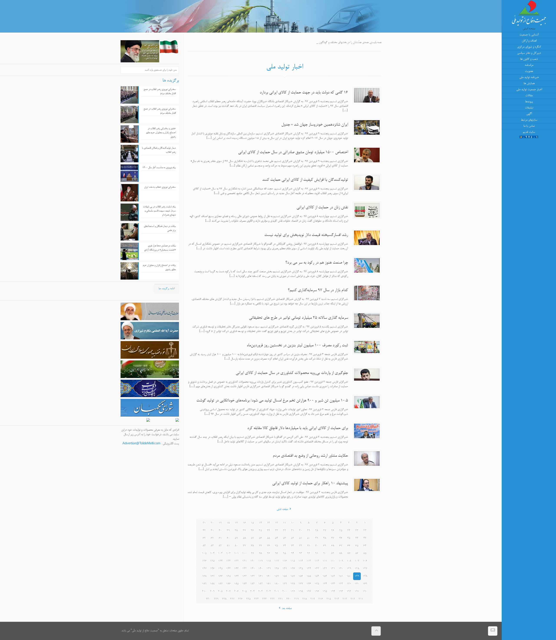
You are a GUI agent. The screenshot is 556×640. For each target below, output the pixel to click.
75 (276, 545)
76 (268, 545)
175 (316, 583)
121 (244, 561)
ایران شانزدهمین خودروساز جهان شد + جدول (314, 125)
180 (276, 583)
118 (268, 561)
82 (220, 545)
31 (292, 530)
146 (212, 568)
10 (292, 523)
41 (212, 530)
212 (353, 599)
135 (300, 568)
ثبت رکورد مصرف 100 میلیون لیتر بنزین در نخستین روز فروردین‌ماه (297, 345)
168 (204, 576)
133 (316, 568)
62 (212, 538)
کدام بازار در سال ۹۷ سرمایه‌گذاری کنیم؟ (318, 290)
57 (252, 538)
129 (349, 568)
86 (356, 553)
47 (332, 538)
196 (316, 591)
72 (300, 545)
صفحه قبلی (282, 509)
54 (276, 538)
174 (325, 583)
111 (325, 561)
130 (341, 568)
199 (292, 591)
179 (284, 583)
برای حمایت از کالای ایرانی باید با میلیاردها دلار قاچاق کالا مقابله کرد (297, 428)
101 (236, 553)
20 (212, 523)
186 (228, 583)
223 (264, 599)
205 (244, 591)
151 (341, 576)
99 (252, 553)
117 (276, 561)
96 (276, 553)
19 (220, 523)
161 (260, 576)
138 (276, 568)
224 (256, 599)
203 (260, 591)
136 (292, 568)
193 (341, 591)
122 (236, 561)
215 (328, 599)
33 (276, 530)
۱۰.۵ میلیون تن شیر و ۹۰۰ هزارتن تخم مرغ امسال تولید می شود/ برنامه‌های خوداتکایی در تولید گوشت (272, 400)
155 (308, 576)
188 (212, 583)
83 (212, 545)
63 (204, 538)
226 (240, 599)
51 (300, 538)
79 (244, 545)
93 (300, 553)
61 (220, 538)
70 (316, 545)
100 (244, 553)
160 (268, 576)
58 (244, 538)
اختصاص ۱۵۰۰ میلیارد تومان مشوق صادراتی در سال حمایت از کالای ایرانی (293, 152)
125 (212, 561)
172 (341, 583)
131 (333, 568)
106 (365, 561)
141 (252, 568)
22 (364, 530)
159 (276, 576)
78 (252, 545)
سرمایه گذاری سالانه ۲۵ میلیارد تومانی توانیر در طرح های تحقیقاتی (298, 318)
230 (208, 599)
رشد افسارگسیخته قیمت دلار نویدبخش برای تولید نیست (306, 235)
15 (252, 523)
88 (340, 553)
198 (300, 591)
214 (336, 599)
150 (349, 576)
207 (228, 591)
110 (333, 561)
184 (244, 583)
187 (220, 583)
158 (284, 576)
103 (220, 553)
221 (280, 599)
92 (308, 553)
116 (284, 561)
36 (252, 530)
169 (365, 583)
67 (340, 545)
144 (228, 568)
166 (220, 576)
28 (316, 530)
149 (357, 576)
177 (300, 583)
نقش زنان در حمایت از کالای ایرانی (322, 207)
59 (236, 538)
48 (324, 538)
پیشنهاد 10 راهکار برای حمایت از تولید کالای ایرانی (310, 483)
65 (356, 545)
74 (284, 545)
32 (284, 530)
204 (252, 591)
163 (244, 576)
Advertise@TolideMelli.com (141, 443)
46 (340, 538)
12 (276, 523)
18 (228, 523)
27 (324, 530)
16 (244, 523)
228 (224, 599)
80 (236, 545)
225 (248, 599)
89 (332, 553)
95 (284, 553)
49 (316, 538)
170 (357, 583)
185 (236, 583)
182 (260, 583)
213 (345, 599)
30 (300, 530)
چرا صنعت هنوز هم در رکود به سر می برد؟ (316, 262)
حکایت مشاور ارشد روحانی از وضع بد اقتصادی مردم (310, 456)
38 (236, 530)
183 (252, 583)
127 (365, 568)
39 (228, 530)
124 (220, 561)
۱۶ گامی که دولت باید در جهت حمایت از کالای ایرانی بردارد (304, 92)
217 (312, 599)
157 (292, 576)
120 (252, 561)
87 (348, 553)
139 (268, 568)
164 (236, 576)
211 (361, 599)
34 (268, 530)
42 (204, 530)
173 (333, 583)
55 (268, 538)
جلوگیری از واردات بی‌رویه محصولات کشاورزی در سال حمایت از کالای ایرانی (292, 373)
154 (316, 576)
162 (252, 576)
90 (324, 553)
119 (260, 561)
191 (357, 591)
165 (228, 576)
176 (308, 583)
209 (212, 591)
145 (220, 568)
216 (320, 599)
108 (349, 561)
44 (356, 538)
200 (284, 591)
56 (260, 538)
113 (308, 561)
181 (268, 583)
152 (333, 576)
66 (348, 545)
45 (348, 538)
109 (341, 561)
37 (244, 530)
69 (324, 545)
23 (356, 530)
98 (260, 553)
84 (204, 545)
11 (284, 523)
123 (228, 561)
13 (268, 523)
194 (333, 591)
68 (332, 545)
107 (357, 561)
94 (292, 553)
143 (236, 568)
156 (300, 576)
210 (204, 591)
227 (232, 599)
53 (284, 538)
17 (236, 523)
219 (296, 599)
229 (216, 599)
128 (357, 568)
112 (316, 561)
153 (325, 576)
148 (365, 576)
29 (308, 530)
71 (308, 545)
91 (316, 553)
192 (349, 591)
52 (292, 538)
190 (365, 591)
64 (364, 545)
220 (288, 599)
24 (348, 530)
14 (260, 523)
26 (332, 530)
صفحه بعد (287, 608)
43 (364, 538)
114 (300, 561)
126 (204, 561)
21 (204, 523)
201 (276, 591)
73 (292, 545)
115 (292, 561)
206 (236, 591)
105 (204, 553)
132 (325, 568)
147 (204, 568)
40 (220, 530)
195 (325, 591)
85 (364, 553)
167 (212, 576)
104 (212, 553)
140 (260, 568)
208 (220, 591)
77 (260, 545)
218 (304, 599)
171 (349, 583)
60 (228, 538)
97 (268, 553)
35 (260, 530)
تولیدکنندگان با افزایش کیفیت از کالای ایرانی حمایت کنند (305, 180)
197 (308, 591)
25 (340, 530)
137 (284, 568)
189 (204, 583)
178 (292, 583)
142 (244, 568)
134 (308, 568)
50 (308, 538)
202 (268, 591)
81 (228, 545)
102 (228, 553)
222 (272, 599)
